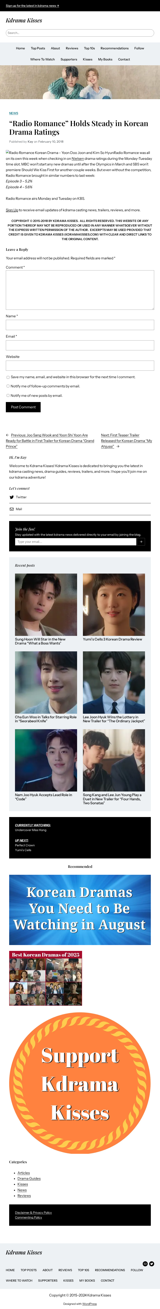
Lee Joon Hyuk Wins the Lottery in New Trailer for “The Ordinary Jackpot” (114, 719)
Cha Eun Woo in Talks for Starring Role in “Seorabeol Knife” (46, 719)
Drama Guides (29, 1178)
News (13, 113)
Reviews (24, 1196)
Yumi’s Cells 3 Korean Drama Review (112, 639)
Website (13, 357)
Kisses (23, 1184)
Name (12, 316)
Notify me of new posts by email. (36, 395)
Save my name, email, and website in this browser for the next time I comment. (73, 377)
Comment (15, 267)
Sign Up (12, 210)
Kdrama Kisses (24, 20)
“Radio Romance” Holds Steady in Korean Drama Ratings (78, 127)
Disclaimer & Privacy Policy (33, 1212)
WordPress (89, 1303)
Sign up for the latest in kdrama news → (32, 6)
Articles (24, 1173)
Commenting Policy (28, 1217)
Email (11, 336)
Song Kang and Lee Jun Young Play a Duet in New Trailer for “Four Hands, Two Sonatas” (112, 799)
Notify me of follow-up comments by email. (45, 386)
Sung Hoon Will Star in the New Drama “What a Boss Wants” (40, 641)
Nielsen (78, 158)
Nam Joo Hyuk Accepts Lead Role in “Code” (43, 797)
